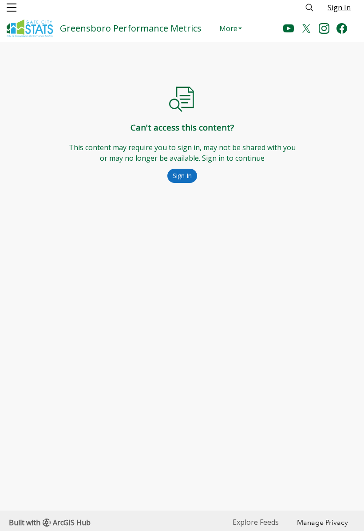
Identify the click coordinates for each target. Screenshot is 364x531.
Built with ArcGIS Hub (50, 522)
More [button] (228, 28)
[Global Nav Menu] (11, 7)
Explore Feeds (256, 522)
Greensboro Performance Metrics (131, 28)
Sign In (339, 7)
